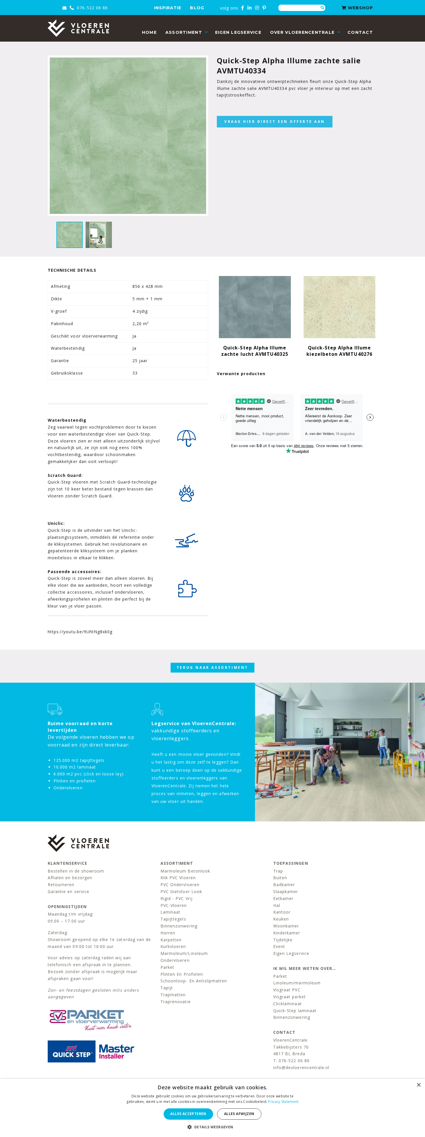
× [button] (418, 1085)
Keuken (281, 919)
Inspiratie (168, 7)
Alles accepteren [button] (188, 1113)
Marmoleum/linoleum (184, 953)
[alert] (212, 1108)
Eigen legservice (238, 32)
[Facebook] (242, 7)
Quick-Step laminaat (295, 1010)
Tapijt (166, 987)
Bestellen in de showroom (76, 871)
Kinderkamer (286, 933)
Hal (276, 905)
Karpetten (171, 939)
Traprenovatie (175, 1001)
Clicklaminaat (287, 1003)
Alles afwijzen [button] (239, 1113)
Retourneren (61, 884)
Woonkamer (286, 926)
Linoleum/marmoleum (297, 983)
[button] (212, 1127)
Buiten (280, 877)
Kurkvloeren (173, 946)
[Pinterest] (264, 7)
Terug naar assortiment (212, 667)
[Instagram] (257, 7)
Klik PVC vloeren (178, 877)
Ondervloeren (175, 960)
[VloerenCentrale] (78, 28)
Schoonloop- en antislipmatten (193, 981)
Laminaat (170, 912)
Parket (167, 967)
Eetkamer (283, 898)
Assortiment (183, 32)
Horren (167, 933)
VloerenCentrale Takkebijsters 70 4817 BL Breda (291, 1047)
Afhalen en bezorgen (70, 877)
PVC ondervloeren (179, 884)
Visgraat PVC (287, 989)
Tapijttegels (173, 919)
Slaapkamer (285, 891)
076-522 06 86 (91, 7)
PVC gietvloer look (181, 891)
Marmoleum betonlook (185, 871)
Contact (360, 32)
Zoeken (322, 7)
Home (149, 32)
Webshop (359, 7)
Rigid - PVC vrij (176, 898)
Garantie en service (68, 891)
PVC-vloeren (173, 905)
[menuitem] (149, 32)
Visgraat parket (289, 996)
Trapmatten (173, 994)
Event (279, 946)
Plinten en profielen (181, 974)
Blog (197, 7)
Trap (278, 871)
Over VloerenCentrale (302, 32)
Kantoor (282, 912)
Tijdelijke (283, 939)
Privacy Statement (283, 1101)
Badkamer (284, 884)
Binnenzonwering (178, 926)
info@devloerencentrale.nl (301, 1067)
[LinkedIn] (249, 7)
